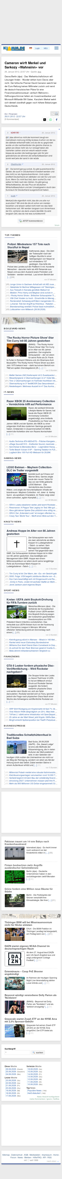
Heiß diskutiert (34, 1093)
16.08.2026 (33, 1069)
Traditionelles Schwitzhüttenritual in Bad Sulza (29, 736)
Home (56, 1154)
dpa (39, 71)
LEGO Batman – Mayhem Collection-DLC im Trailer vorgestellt (29, 468)
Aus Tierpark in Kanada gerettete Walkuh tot (30, 289)
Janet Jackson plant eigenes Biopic (25, 584)
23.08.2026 (11, 1080)
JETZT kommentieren (32, 220)
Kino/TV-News (12, 521)
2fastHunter (16, 164)
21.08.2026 (11, 1085)
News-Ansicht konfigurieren (48, 1096)
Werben (27, 1157)
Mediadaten (35, 1154)
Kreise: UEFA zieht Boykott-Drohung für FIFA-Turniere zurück (30, 601)
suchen (39, 1052)
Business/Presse (14, 725)
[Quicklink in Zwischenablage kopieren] (52, 114)
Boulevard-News (14, 328)
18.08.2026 (11, 1093)
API (44, 1157)
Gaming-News (12, 458)
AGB (26, 1154)
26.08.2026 (11, 1069)
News (20, 1157)
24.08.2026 (11, 1074)
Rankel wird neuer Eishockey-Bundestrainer (29, 642)
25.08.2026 (11, 1071)
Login (37, 48)
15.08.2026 (33, 1071)
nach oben (51, 1161)
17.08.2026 (11, 1095)
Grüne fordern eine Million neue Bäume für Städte (29, 890)
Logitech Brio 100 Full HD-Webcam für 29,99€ (30, 452)
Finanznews (12, 656)
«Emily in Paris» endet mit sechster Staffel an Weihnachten (35, 581)
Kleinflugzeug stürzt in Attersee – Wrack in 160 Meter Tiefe (35, 639)
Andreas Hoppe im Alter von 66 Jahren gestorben (31, 532)
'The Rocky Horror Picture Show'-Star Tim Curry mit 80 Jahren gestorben (30, 339)
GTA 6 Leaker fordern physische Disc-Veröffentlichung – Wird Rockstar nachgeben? (30, 669)
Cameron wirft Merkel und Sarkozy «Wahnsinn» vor (25, 64)
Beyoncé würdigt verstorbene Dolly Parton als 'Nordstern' (31, 996)
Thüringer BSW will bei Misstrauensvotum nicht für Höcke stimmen (28, 923)
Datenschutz (16, 1154)
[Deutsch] (31, 48)
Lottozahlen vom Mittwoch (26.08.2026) (27, 309)
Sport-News (11, 590)
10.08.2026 (33, 1084)
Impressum (47, 1154)
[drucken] (56, 114)
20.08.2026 (11, 1088)
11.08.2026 (33, 1081)
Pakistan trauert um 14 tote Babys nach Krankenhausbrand (27, 843)
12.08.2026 (33, 1079)
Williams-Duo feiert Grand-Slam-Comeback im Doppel (33, 645)
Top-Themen (12, 235)
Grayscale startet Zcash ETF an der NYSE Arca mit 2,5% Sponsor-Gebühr (31, 1020)
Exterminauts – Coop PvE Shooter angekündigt (24, 973)
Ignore (49, 1098)
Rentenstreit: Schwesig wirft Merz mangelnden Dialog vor (36, 300)
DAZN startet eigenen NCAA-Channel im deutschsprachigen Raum (27, 947)
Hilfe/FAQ (37, 1157)
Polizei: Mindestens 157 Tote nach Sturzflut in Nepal (28, 245)
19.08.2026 (11, 1090)
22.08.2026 (11, 1082)
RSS (49, 1157)
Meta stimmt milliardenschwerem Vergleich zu (29, 650)
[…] (8, 277)
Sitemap (6, 1154)
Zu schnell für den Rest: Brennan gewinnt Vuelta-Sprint (34, 647)
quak (13, 195)
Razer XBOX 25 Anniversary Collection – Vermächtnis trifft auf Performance (31, 402)
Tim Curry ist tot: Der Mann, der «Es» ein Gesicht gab (33, 573)
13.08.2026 (33, 1076)
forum (57, 225)
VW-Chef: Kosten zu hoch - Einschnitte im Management (35, 298)
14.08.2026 (33, 1074)
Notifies (56, 1098)
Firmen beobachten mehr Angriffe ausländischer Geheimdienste (23, 866)
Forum (13, 1157)
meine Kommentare (37, 1098)
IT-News (9, 392)
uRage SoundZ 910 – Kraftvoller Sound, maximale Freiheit (35, 444)
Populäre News (34, 1090)
